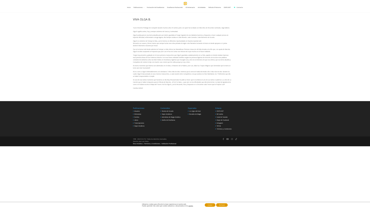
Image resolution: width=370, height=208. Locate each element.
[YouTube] (227, 139)
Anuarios (137, 111)
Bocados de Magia (195, 114)
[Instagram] (232, 139)
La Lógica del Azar (195, 111)
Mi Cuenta (220, 114)
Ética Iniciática (138, 144)
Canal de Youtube (222, 117)
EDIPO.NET (220, 111)
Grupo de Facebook (223, 120)
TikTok (219, 126)
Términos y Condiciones (224, 129)
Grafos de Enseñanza (168, 120)
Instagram (220, 123)
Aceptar (210, 205)
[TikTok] (236, 139)
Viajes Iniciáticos (139, 126)
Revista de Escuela (167, 111)
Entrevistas (137, 114)
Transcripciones (139, 123)
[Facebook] (223, 139)
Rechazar (222, 205)
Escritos (136, 117)
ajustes (190, 206)
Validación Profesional (168, 144)
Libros (136, 120)
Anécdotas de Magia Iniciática (171, 117)
